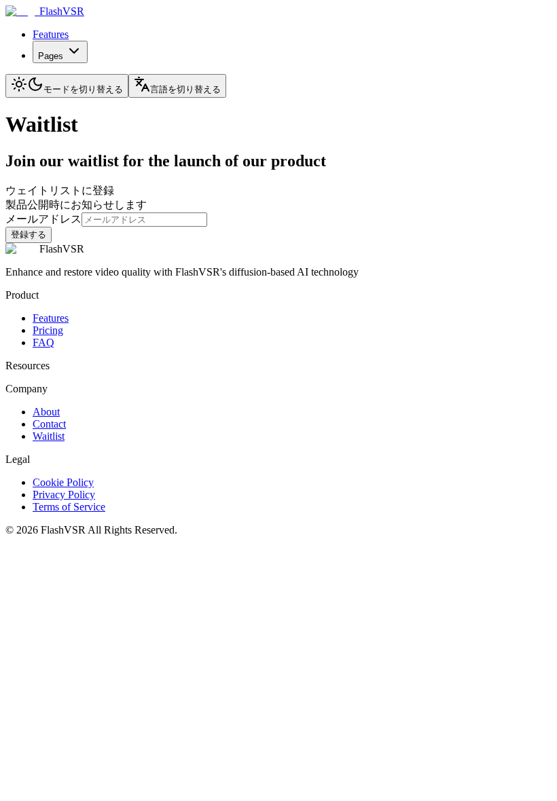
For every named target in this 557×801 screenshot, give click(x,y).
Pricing (48, 330)
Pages (50, 56)
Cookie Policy (63, 482)
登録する (28, 234)
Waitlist (49, 436)
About (46, 411)
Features (51, 34)
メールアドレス (43, 219)
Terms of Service (69, 507)
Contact (49, 424)
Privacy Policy (64, 494)
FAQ (43, 342)
